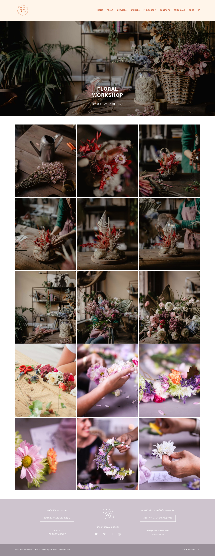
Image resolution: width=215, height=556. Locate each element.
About (110, 10)
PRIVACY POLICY (57, 534)
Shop (191, 10)
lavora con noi (157, 534)
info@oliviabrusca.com (158, 531)
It (199, 10)
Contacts (165, 10)
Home (100, 10)
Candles (135, 10)
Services (122, 10)
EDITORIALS (179, 10)
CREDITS (57, 531)
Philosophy (150, 10)
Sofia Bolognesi (64, 549)
